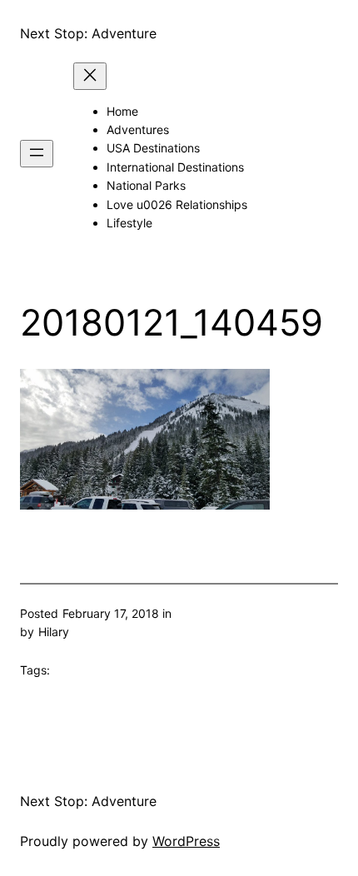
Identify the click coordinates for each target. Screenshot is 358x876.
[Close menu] (90, 76)
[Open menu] (36, 153)
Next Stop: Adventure (88, 33)
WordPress (186, 841)
